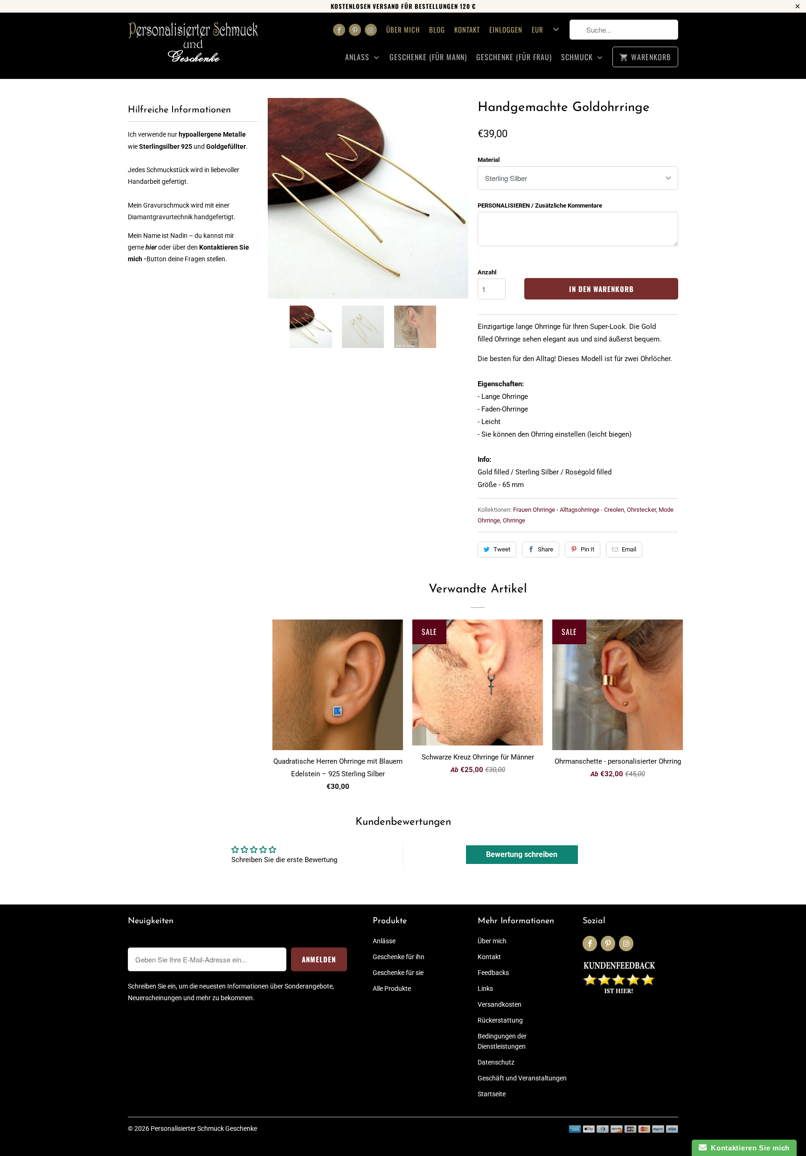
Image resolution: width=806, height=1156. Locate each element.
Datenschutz (496, 1062)
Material (489, 159)
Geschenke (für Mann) (428, 57)
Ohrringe (514, 520)
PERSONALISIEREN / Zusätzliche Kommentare (540, 205)
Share (545, 549)
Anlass (358, 57)
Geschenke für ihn (398, 957)
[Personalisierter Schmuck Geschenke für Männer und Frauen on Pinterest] (355, 30)
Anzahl (487, 272)
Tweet (501, 549)
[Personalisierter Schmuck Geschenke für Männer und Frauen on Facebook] (339, 30)
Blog (437, 29)
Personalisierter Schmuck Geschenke (204, 1128)
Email (629, 549)
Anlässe (384, 941)
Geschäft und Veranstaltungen (522, 1078)
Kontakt (467, 29)
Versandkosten (499, 1004)
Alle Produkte (392, 988)
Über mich (403, 29)
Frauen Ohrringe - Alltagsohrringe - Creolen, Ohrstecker (584, 509)
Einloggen (505, 29)
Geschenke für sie (398, 972)
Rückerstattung (500, 1020)
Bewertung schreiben (521, 854)
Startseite (492, 1094)
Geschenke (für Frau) (514, 57)
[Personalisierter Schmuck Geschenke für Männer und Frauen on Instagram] (371, 30)
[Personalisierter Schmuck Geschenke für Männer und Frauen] (193, 46)
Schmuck (578, 57)
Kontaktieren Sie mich (748, 1148)
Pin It (587, 549)
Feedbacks (493, 972)
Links (485, 988)
